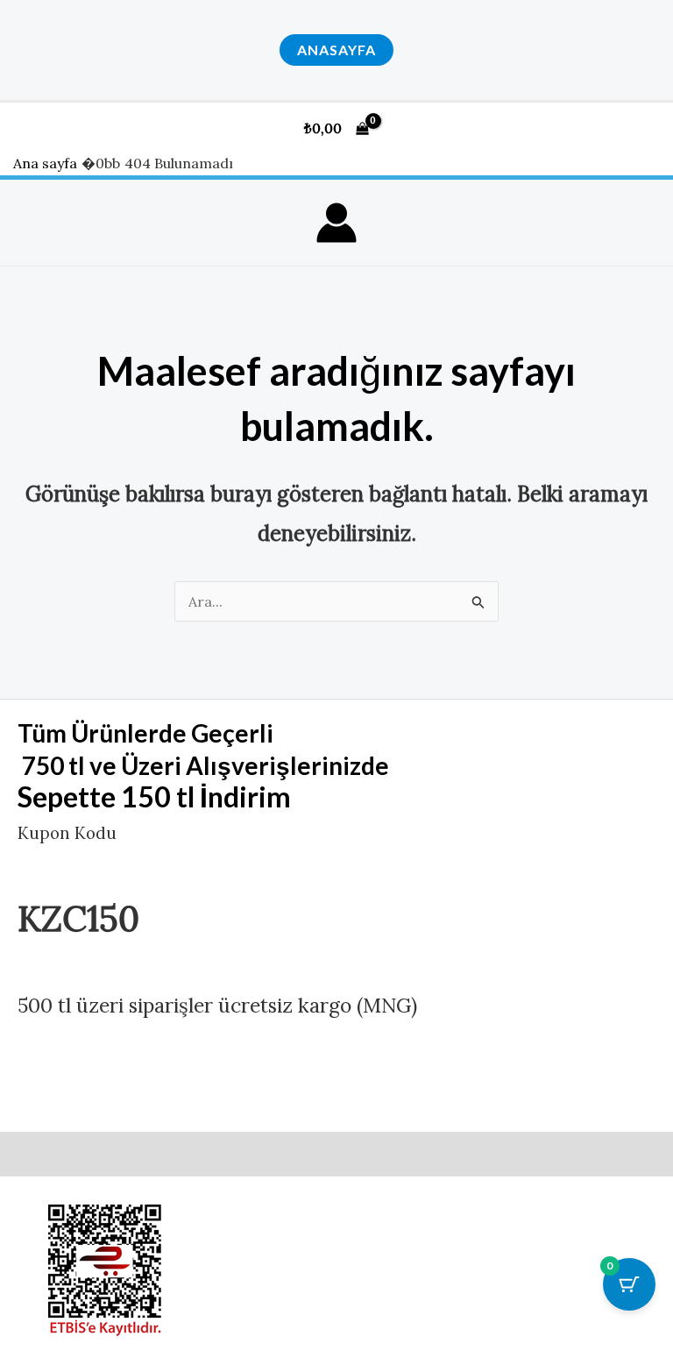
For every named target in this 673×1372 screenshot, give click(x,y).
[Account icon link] (336, 223)
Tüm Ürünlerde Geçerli (145, 733)
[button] (336, 50)
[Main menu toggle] (640, 128)
